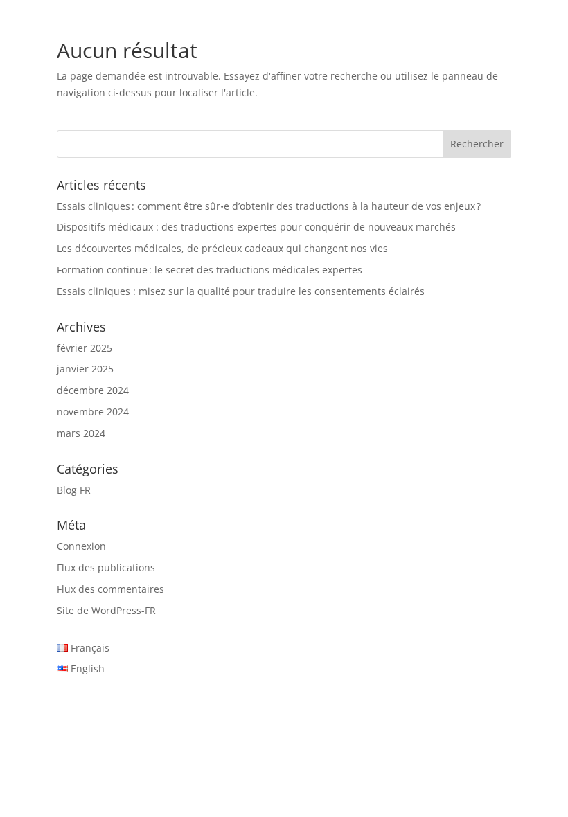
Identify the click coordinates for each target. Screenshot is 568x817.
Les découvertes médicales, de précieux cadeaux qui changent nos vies (222, 248)
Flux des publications (106, 567)
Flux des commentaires (110, 588)
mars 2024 (81, 433)
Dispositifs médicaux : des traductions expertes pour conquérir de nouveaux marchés (256, 226)
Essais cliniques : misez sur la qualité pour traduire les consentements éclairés (241, 291)
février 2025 (84, 347)
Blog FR (74, 489)
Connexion (81, 546)
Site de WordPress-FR (106, 610)
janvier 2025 (85, 368)
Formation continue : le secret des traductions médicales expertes (209, 269)
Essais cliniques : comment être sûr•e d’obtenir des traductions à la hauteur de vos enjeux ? (269, 206)
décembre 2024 (93, 390)
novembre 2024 (93, 411)
